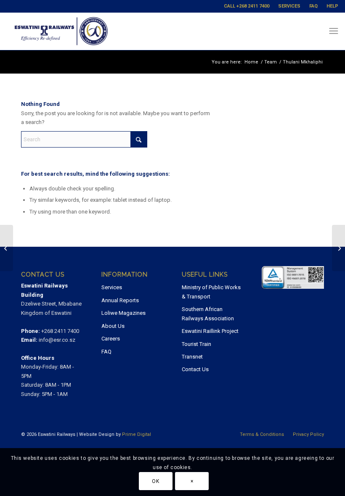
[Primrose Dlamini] (6, 248)
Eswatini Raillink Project (210, 331)
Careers (110, 338)
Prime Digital (136, 434)
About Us (113, 326)
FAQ (313, 6)
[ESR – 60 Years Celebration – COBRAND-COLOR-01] (61, 31)
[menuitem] (247, 6)
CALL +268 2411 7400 (246, 6)
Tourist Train (196, 344)
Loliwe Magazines (123, 313)
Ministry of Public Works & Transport (211, 291)
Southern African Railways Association (208, 313)
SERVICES (289, 6)
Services (111, 287)
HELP (332, 6)
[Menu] (333, 31)
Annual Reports (120, 300)
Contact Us (195, 369)
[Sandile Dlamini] (338, 248)
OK (155, 481)
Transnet (192, 357)
